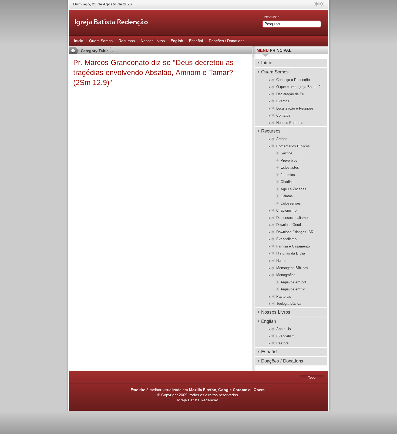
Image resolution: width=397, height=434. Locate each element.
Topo (311, 377)
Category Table (95, 51)
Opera (259, 390)
